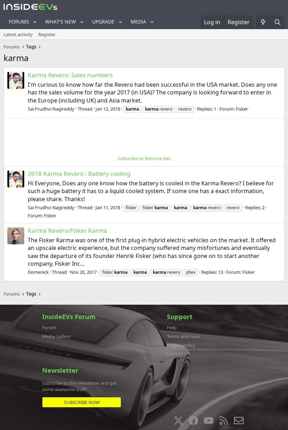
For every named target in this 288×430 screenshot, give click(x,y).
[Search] (277, 22)
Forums (19, 21)
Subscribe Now (82, 402)
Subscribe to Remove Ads (144, 158)
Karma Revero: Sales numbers (70, 75)
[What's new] (263, 22)
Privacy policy (181, 345)
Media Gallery (56, 336)
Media (138, 21)
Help (172, 327)
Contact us (178, 353)
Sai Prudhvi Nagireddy (51, 109)
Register (46, 34)
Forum (49, 327)
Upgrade (103, 21)
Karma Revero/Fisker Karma (67, 230)
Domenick (38, 272)
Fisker (242, 109)
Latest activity (18, 34)
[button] (35, 22)
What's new (60, 21)
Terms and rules (183, 336)
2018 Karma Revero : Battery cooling (79, 174)
